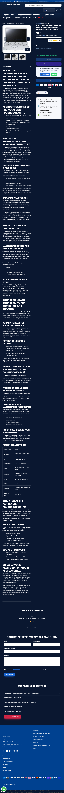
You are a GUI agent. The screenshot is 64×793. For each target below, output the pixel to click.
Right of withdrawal (7, 761)
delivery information (38, 736)
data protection (6, 758)
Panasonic (38, 23)
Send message (9, 674)
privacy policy (16, 669)
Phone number (9, 648)
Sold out (49, 59)
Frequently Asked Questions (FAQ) (41, 745)
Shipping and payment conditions (41, 733)
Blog (34, 748)
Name (5, 641)
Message (6, 655)
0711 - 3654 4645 (26, 1)
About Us (35, 742)
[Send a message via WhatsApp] (4, 789)
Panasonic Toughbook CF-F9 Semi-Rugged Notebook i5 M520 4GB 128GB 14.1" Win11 (15, 23)
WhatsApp (54, 74)
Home (3, 23)
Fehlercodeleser (21, 18)
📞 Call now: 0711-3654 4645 (12, 716)
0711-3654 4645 (7, 742)
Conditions (5, 764)
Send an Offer (49, 80)
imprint (4, 767)
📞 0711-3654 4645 (45, 74)
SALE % (40, 18)
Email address (36, 641)
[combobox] (43, 5)
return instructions (38, 739)
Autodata (32, 18)
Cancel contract (6, 770)
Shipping (44, 35)
